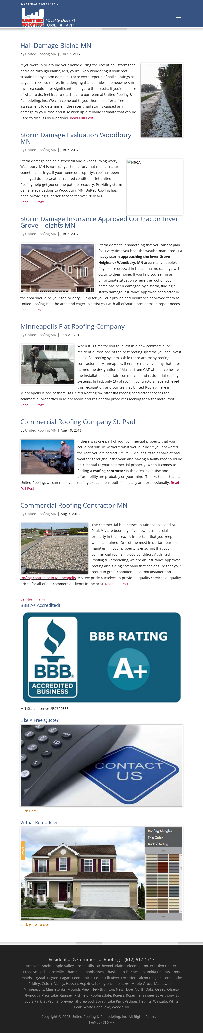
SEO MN (109, 1022)
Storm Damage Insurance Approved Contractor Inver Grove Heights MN (99, 222)
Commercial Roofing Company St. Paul (77, 421)
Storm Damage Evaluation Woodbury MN (75, 138)
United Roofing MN (41, 54)
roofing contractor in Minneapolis (48, 577)
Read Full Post (81, 118)
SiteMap (94, 1022)
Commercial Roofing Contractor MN (73, 505)
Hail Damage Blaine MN (55, 45)
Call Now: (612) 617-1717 (41, 4)
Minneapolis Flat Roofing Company (72, 326)
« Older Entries (32, 600)
